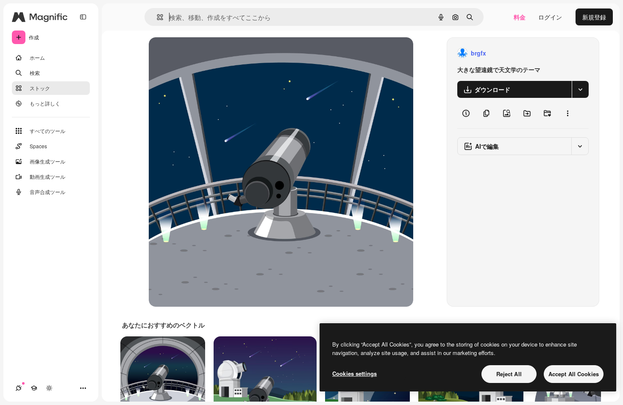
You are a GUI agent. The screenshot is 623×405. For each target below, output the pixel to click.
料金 (520, 17)
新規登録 (594, 17)
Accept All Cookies (573, 374)
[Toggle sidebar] (83, 17)
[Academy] (34, 388)
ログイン (550, 17)
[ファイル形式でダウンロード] (580, 89)
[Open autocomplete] (156, 17)
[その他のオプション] (567, 113)
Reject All (509, 374)
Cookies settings (354, 373)
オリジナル (207, 53)
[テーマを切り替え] (49, 388)
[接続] (18, 388)
